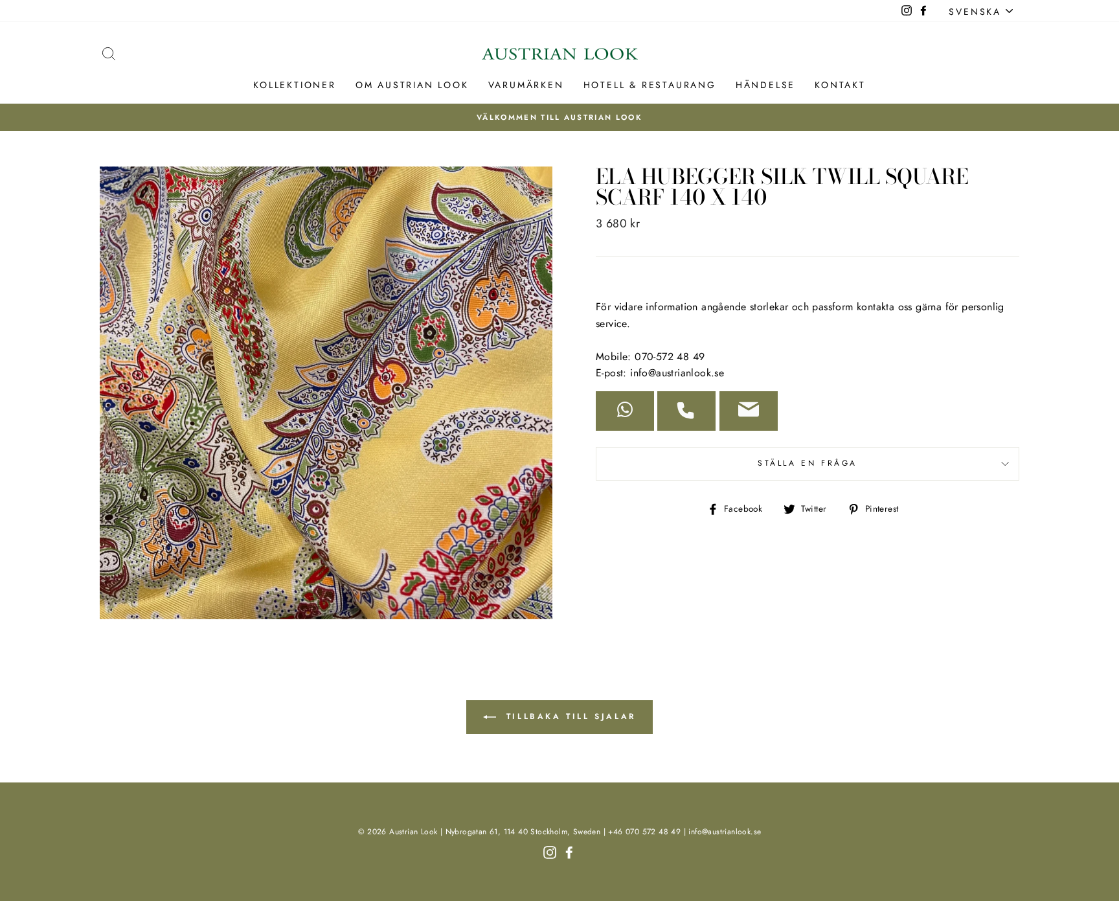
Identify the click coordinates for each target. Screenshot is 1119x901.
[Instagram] (549, 851)
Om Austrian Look (412, 84)
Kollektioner (294, 84)
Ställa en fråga (807, 463)
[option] (559, 117)
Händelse (765, 84)
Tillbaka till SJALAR (568, 716)
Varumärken (526, 84)
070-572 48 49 (670, 356)
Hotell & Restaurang (649, 84)
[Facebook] (569, 851)
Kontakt (840, 84)
